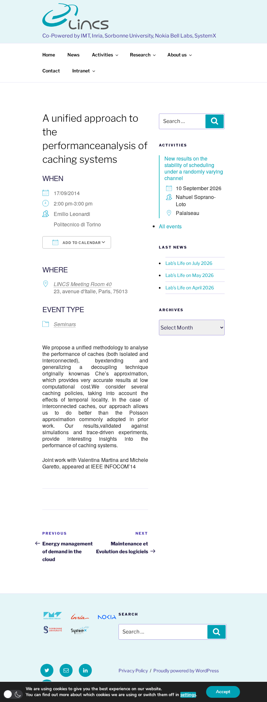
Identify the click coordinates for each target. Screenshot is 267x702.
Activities (102, 54)
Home (48, 54)
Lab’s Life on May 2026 (189, 275)
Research (140, 54)
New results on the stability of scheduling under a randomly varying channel (193, 168)
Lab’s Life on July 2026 (188, 263)
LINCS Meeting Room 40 (83, 284)
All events (170, 226)
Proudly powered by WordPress (186, 670)
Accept (223, 692)
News (73, 54)
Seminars (65, 324)
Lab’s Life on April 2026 (189, 287)
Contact (51, 70)
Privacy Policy (133, 670)
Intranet (81, 70)
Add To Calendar (81, 242)
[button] (13, 694)
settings (188, 695)
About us (177, 54)
